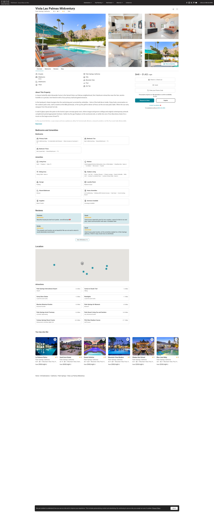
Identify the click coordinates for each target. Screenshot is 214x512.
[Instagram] (189, 3)
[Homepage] (5, 3)
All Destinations (45, 376)
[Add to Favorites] (177, 9)
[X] (191, 3)
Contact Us (129, 2)
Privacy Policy (156, 508)
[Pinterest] (194, 3)
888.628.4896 (161, 108)
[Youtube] (196, 3)
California (47, 11)
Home (37, 376)
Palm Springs (39, 11)
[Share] (173, 9)
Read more (38, 124)
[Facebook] (187, 3)
